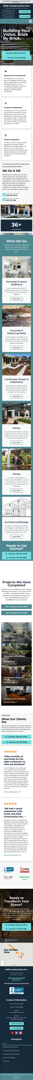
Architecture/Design (9, 1057)
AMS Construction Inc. (16, 5)
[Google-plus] (20, 1032)
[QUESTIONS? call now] (4, 194)
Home (5, 1043)
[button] (30, 21)
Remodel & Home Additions (11, 1054)
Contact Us (6, 1061)
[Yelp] (12, 1032)
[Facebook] (16, 1032)
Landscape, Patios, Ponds (10, 1047)
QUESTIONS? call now (12, 193)
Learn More (16, 299)
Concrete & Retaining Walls (11, 1050)
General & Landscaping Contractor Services (16, 8)
